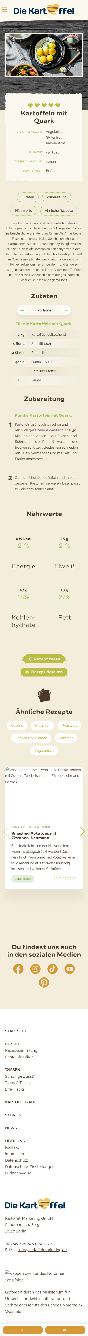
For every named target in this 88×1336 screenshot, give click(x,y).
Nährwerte (23, 211)
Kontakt (12, 1147)
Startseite (16, 1031)
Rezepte (13, 1044)
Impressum (15, 1153)
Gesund (17, 725)
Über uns (15, 1141)
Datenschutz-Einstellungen (30, 1166)
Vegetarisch (44, 751)
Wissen (12, 1069)
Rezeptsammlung (21, 1050)
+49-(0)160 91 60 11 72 (32, 1243)
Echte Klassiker (19, 1057)
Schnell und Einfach (31, 738)
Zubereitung (57, 197)
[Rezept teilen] (23, 1330)
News (11, 1128)
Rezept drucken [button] (46, 671)
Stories (13, 1115)
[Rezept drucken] (65, 1330)
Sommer (66, 738)
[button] (82, 831)
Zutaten (27, 197)
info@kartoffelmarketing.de (42, 1250)
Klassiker (42, 725)
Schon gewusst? (20, 1076)
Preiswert (69, 725)
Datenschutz (16, 1160)
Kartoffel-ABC (20, 1102)
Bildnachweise (18, 1173)
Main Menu (4, 9)
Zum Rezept (24, 880)
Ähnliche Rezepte (59, 211)
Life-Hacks (15, 1089)
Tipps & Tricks (17, 1082)
